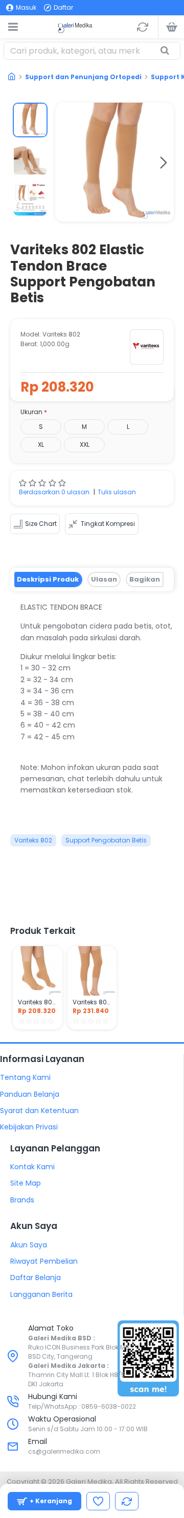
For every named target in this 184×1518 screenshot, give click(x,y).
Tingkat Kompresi (108, 523)
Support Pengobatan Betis (106, 840)
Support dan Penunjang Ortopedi (83, 77)
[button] (65, 162)
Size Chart (41, 523)
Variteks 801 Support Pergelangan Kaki (37, 1002)
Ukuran (31, 411)
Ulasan (104, 579)
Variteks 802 (33, 840)
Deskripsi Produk (48, 579)
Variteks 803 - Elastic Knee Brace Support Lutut (92, 1002)
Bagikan (144, 579)
